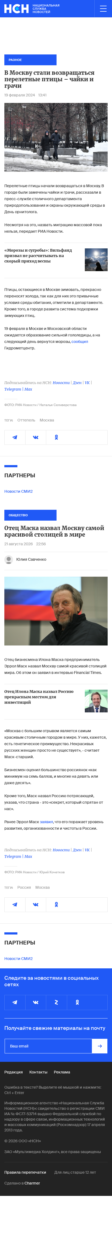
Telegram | (14, 389)
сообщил (79, 341)
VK (87, 382)
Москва (47, 420)
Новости (61, 382)
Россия (24, 887)
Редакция (13, 1072)
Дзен (77, 382)
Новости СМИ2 (18, 491)
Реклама (62, 1072)
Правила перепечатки (25, 1172)
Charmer (32, 1183)
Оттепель (26, 420)
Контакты (38, 1072)
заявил (46, 821)
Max (28, 389)
